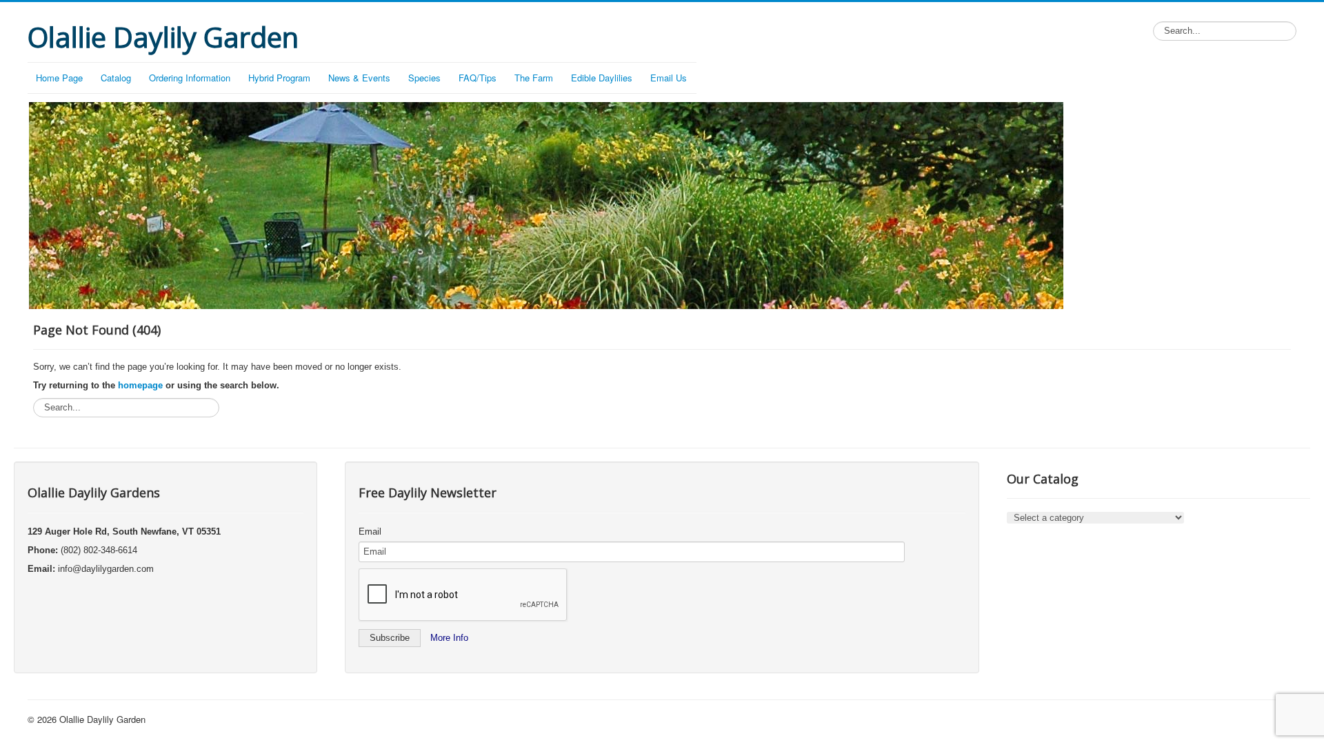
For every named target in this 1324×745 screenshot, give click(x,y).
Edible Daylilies (601, 77)
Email (370, 531)
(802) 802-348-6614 (99, 550)
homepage (140, 385)
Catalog (116, 77)
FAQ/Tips (477, 77)
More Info (449, 638)
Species (424, 77)
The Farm (533, 77)
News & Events (359, 77)
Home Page (59, 77)
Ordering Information (189, 77)
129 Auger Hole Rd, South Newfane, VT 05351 (124, 531)
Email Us (668, 77)
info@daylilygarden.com (106, 569)
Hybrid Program (279, 77)
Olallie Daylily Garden (102, 719)
